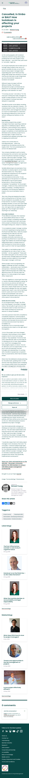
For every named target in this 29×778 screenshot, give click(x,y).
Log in (5, 713)
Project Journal (7, 514)
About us (4, 736)
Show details (21, 394)
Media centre (6, 757)
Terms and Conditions (8, 762)
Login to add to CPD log (13, 37)
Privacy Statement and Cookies (11, 759)
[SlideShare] (10, 732)
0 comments (8, 32)
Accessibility (5, 752)
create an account (9, 715)
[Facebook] (3, 732)
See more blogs (6, 608)
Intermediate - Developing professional (13, 516)
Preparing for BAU (18, 514)
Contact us (5, 738)
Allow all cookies (14, 398)
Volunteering (5, 740)
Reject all (14, 407)
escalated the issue (11, 161)
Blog (4, 8)
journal (19, 474)
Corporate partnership (8, 750)
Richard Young (14, 30)
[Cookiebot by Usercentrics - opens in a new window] (20, 370)
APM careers (5, 747)
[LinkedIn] (6, 732)
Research (4, 745)
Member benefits (7, 743)
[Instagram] (21, 732)
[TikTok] (17, 732)
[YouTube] (14, 732)
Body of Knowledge (7, 754)
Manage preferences (13, 403)
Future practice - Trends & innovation (12, 519)
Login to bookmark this (19, 38)
